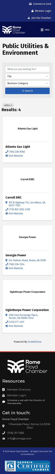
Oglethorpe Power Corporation (27, 310)
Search (29, 90)
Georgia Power (16, 255)
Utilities (7, 105)
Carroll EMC (14, 197)
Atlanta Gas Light (18, 146)
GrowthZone (34, 341)
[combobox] (27, 76)
